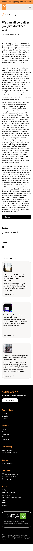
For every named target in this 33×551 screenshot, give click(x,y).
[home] (4, 7)
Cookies (4, 505)
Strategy (4, 418)
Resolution (5, 416)
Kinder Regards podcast (9, 453)
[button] (29, 7)
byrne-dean (8, 479)
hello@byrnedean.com (11, 474)
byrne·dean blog (7, 450)
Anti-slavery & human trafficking (11, 497)
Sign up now (10, 400)
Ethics (3, 500)
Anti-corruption (6, 495)
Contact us (8, 217)
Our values (5, 437)
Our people (5, 434)
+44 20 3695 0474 (10, 476)
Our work (4, 429)
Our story (4, 432)
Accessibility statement (8, 492)
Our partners (5, 439)
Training (4, 413)
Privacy (4, 502)
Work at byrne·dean (8, 463)
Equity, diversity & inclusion (10, 490)
